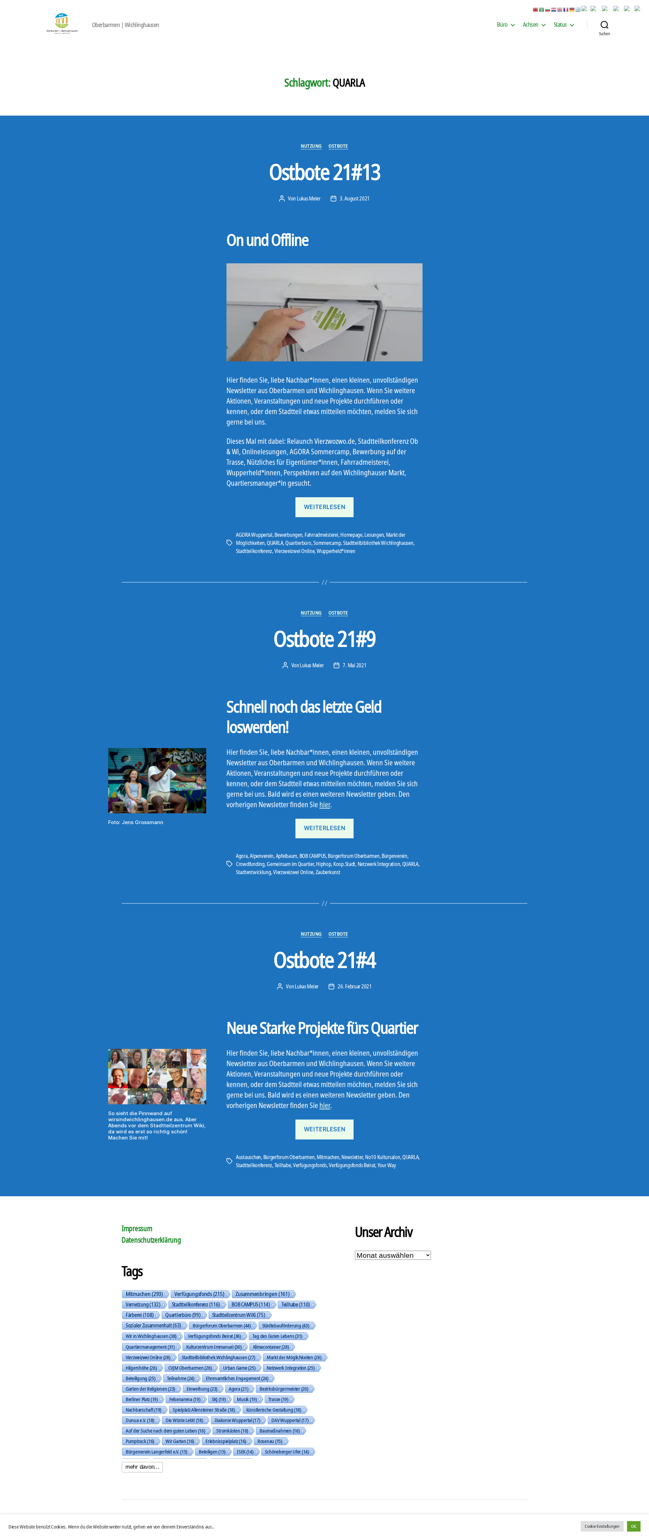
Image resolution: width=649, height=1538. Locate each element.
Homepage (351, 534)
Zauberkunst (328, 872)
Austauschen (248, 1157)
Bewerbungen (288, 534)
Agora (242, 856)
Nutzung (311, 146)
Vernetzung (143, 1304)
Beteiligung (140, 1378)
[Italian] (585, 9)
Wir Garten (180, 1441)
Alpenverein (261, 856)
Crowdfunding (250, 864)
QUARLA (275, 543)
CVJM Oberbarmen (190, 1367)
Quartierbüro (298, 543)
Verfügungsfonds (310, 1165)
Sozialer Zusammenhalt (153, 1325)
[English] (560, 9)
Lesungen (374, 534)
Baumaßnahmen (279, 1430)
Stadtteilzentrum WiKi (238, 1315)
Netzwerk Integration (379, 864)
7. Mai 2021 (354, 665)
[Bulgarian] (548, 9)
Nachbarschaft (143, 1409)
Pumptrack (140, 1441)
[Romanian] (607, 9)
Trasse (278, 1399)
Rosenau (270, 1441)
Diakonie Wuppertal (237, 1420)
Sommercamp (327, 543)
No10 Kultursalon (382, 1157)
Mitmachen (328, 1157)
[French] (566, 9)
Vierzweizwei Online (294, 551)
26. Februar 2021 (355, 986)
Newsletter (352, 1157)
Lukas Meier (308, 198)
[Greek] (578, 9)
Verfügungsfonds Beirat (352, 1165)
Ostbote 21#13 (324, 171)
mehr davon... (142, 1467)
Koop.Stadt (344, 864)
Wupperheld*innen (336, 551)
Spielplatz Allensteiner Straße (204, 1409)
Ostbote (338, 146)
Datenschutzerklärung (151, 1240)
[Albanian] (536, 9)
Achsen (530, 24)
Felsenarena (184, 1399)
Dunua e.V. (140, 1420)
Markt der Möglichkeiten (294, 1357)
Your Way (387, 1165)
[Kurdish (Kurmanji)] (596, 9)
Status (560, 24)
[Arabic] (542, 9)
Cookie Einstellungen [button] (602, 1526)
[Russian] (618, 9)
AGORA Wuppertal (254, 534)
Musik (247, 1399)
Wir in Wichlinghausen (151, 1336)
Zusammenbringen (262, 1294)
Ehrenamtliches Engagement (237, 1378)
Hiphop (323, 864)
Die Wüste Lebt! (184, 1420)
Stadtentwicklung (253, 872)
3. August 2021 (355, 198)
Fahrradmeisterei (321, 534)
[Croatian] (554, 9)
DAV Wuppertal (289, 1420)
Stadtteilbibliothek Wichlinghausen (378, 543)
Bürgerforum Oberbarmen (353, 856)
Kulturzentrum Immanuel (214, 1346)
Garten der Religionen (150, 1388)
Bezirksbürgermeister (284, 1388)
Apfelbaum (286, 856)
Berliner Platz (142, 1399)
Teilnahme (180, 1378)
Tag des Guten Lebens (277, 1335)
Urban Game (239, 1367)
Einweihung (202, 1388)
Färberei (140, 1315)
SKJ (219, 1399)
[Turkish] (639, 9)
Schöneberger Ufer (287, 1451)
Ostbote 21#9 (324, 638)
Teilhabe (282, 1165)
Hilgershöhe (141, 1367)
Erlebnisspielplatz (226, 1441)
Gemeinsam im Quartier (290, 864)
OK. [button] (633, 1526)
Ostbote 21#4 (324, 959)
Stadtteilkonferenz (254, 551)
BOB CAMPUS (312, 856)
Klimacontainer (271, 1346)
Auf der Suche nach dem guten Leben (165, 1430)
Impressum (137, 1228)
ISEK (245, 1451)
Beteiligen (212, 1451)
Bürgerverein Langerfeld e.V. (156, 1451)
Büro (502, 24)
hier (324, 804)
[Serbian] (629, 9)
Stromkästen (232, 1430)
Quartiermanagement (150, 1346)
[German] (572, 9)
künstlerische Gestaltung (273, 1409)
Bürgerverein (394, 856)
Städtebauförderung (285, 1325)
